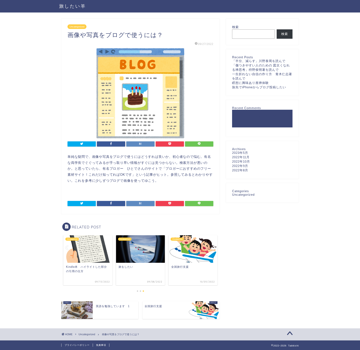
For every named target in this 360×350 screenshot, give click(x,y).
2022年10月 (241, 161)
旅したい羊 (72, 6)
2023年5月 (240, 152)
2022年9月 (240, 166)
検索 (235, 27)
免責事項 (101, 345)
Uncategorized (77, 26)
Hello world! (241, 115)
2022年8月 (240, 170)
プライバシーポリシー (77, 345)
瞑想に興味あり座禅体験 (250, 83)
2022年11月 (241, 157)
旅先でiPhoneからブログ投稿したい (259, 87)
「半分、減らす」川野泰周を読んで (258, 61)
